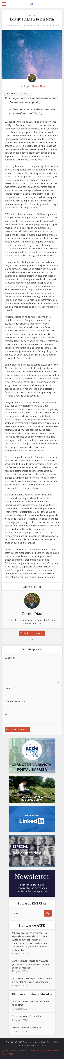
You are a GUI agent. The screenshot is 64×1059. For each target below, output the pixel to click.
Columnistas (24, 1050)
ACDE (55, 1042)
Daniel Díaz (38, 86)
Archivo (56, 1050)
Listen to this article (19, 93)
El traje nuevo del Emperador (26, 1016)
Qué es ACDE (8, 1054)
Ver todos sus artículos (32, 632)
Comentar (31, 25)
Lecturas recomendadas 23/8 (26, 1027)
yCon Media (40, 1045)
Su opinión (10, 657)
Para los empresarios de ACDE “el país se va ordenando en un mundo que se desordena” (31, 964)
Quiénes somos (9, 1050)
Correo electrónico (15, 701)
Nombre (10, 688)
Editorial (32, 14)
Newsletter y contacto (41, 1050)
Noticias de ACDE (32, 925)
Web (7, 715)
